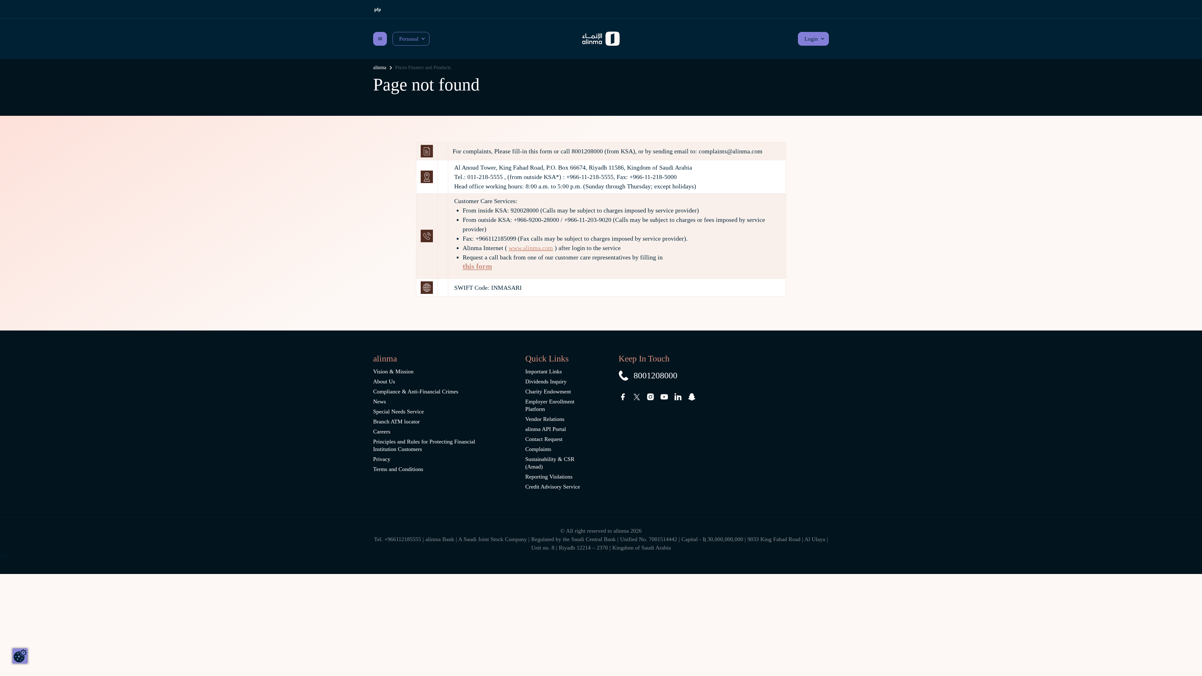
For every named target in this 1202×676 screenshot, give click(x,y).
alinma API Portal (545, 429)
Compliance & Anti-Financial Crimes (415, 391)
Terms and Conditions (398, 469)
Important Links (543, 371)
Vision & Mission (393, 371)
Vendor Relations (544, 419)
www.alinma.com (531, 247)
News (379, 401)
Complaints (538, 449)
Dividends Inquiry (546, 381)
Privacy (381, 459)
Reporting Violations (549, 477)
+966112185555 (403, 539)
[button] (411, 39)
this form (477, 266)
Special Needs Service (398, 411)
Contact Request (543, 439)
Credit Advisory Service (552, 487)
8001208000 (655, 375)
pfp (377, 9)
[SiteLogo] (601, 39)
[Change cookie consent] (20, 655)
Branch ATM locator (396, 421)
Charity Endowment (548, 391)
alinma (379, 67)
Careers (381, 431)
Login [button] (811, 39)
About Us (384, 381)
